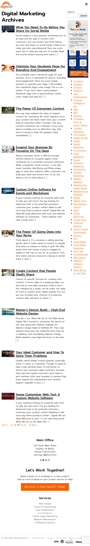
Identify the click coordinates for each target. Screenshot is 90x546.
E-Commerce (45, 513)
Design (76, 141)
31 (25, 425)
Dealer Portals (80, 138)
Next (34, 425)
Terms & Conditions (77, 538)
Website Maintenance (45, 519)
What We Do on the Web (79, 272)
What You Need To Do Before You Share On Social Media (40, 29)
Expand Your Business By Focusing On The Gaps (34, 149)
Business (77, 115)
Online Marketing (78, 215)
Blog (75, 112)
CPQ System (79, 134)
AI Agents (78, 81)
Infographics (79, 169)
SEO (75, 238)
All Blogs (77, 84)
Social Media (79, 241)
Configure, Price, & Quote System (80, 122)
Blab (75, 109)
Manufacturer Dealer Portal (80, 187)
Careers (50, 538)
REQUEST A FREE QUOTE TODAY (45, 487)
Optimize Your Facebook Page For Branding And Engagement (40, 68)
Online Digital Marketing (45, 516)
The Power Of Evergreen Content (40, 108)
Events (76, 160)
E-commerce (79, 150)
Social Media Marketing (79, 246)
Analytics (77, 90)
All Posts (77, 87)
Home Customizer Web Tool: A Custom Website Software (38, 396)
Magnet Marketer (78, 180)
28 (15, 425)
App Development (80, 95)
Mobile (76, 197)
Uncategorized (80, 254)
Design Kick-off (38, 538)
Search (71, 12)
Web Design (79, 257)
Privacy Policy (61, 538)
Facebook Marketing (78, 164)
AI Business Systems (45, 522)
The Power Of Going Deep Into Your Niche (38, 234)
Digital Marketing (78, 146)
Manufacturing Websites (80, 193)
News (76, 210)
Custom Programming (45, 506)
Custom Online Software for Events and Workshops (36, 191)
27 (12, 425)
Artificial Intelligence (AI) (79, 103)
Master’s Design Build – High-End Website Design (40, 312)
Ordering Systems (78, 224)
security (77, 235)
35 (30, 425)
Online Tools (79, 219)
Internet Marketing (78, 174)
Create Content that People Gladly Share (36, 273)
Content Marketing (78, 130)
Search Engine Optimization (80, 231)
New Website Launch (80, 205)
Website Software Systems (77, 264)
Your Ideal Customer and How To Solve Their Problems (40, 354)
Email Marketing (78, 155)
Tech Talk (78, 251)
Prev (4, 425)
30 (21, 425)
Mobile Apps (79, 201)
